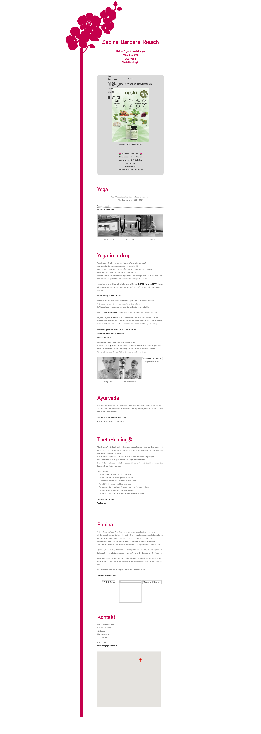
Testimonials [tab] (101, 503)
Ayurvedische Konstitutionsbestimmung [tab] (111, 417)
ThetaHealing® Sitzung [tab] (105, 499)
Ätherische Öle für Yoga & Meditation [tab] (110, 333)
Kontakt (111, 92)
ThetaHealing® (114, 86)
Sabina (110, 89)
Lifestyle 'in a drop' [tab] (104, 337)
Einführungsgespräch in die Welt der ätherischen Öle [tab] (116, 330)
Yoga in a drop (113, 79)
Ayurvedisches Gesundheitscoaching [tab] (110, 421)
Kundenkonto (115, 317)
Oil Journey (107, 346)
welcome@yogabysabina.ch (107, 646)
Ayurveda (111, 82)
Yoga (109, 76)
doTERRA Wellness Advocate (110, 312)
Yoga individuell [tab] (103, 206)
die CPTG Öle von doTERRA (147, 284)
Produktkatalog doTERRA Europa (109, 296)
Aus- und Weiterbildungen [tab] (106, 576)
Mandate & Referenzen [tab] (105, 210)
